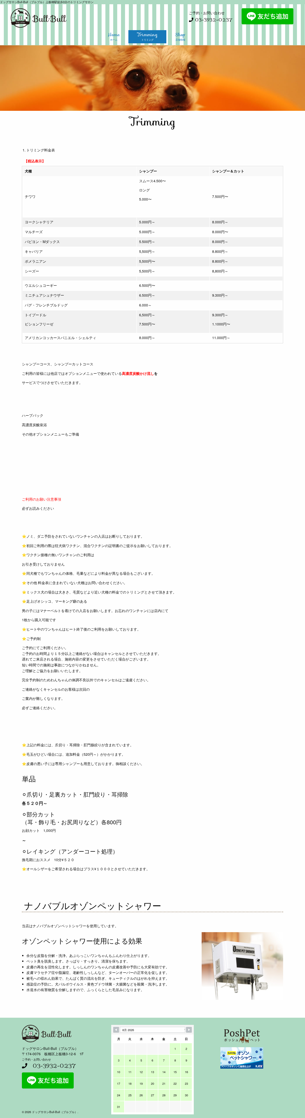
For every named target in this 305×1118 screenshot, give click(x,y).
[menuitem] (113, 35)
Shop (180, 36)
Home (113, 36)
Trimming (147, 36)
